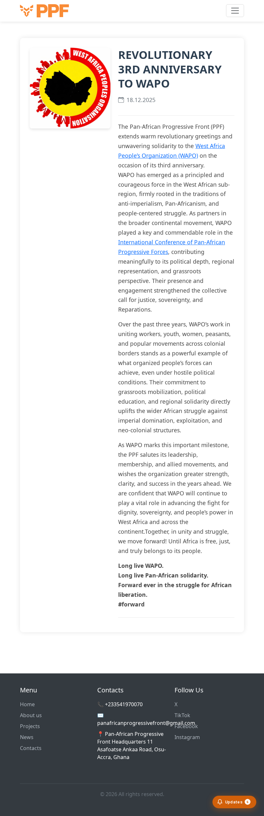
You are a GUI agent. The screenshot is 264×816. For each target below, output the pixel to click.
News (26, 737)
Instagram (187, 737)
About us (31, 715)
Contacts (31, 748)
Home (27, 704)
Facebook (186, 726)
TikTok (182, 715)
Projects (30, 726)
